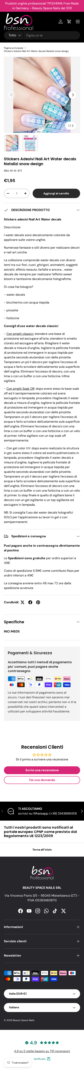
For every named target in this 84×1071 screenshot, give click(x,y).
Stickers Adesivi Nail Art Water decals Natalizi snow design (36, 51)
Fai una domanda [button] (42, 780)
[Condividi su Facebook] (30, 602)
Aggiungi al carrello (56, 193)
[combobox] (42, 35)
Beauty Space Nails (23, 1020)
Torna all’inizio (42, 849)
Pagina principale (13, 48)
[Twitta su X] (22, 602)
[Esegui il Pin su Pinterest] (38, 602)
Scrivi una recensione (42, 770)
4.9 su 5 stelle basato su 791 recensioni (42, 1051)
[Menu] (77, 21)
